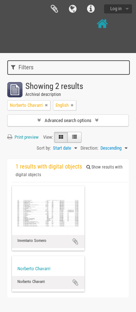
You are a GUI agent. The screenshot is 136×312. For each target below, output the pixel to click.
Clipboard (54, 9)
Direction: (89, 148)
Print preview (25, 137)
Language (72, 9)
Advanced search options (68, 120)
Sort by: (44, 148)
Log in (115, 8)
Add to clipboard (75, 241)
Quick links (91, 9)
